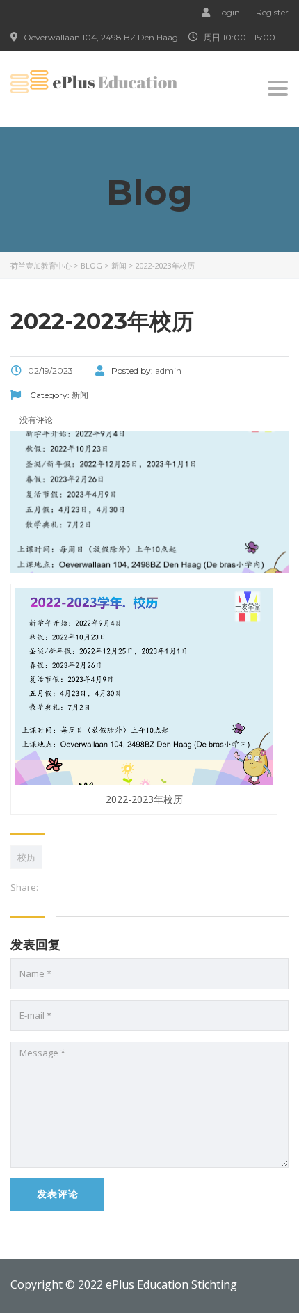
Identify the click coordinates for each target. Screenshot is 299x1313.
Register (272, 12)
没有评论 (35, 420)
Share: (24, 887)
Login (228, 12)
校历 (26, 857)
